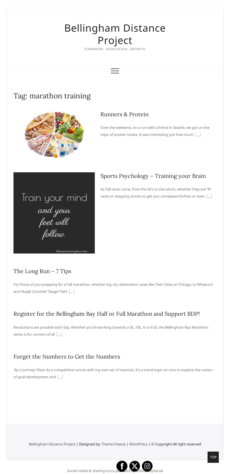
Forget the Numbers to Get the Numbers (66, 356)
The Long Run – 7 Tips (42, 271)
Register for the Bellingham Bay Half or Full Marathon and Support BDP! (106, 313)
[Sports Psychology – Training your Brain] (54, 175)
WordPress (138, 444)
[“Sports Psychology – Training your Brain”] (209, 196)
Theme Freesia (114, 444)
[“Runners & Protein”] (198, 135)
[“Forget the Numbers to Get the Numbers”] (60, 377)
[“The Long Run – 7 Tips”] (72, 292)
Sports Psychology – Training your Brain (153, 175)
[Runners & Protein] (54, 114)
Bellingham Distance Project (115, 34)
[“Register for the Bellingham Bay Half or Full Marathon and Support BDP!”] (59, 335)
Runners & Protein (124, 114)
